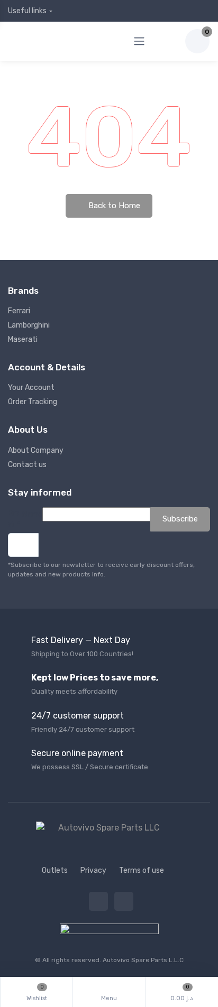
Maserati (23, 339)
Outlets (55, 870)
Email (14, 519)
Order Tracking (32, 401)
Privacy (93, 870)
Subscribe (180, 519)
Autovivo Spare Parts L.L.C (143, 960)
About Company (35, 450)
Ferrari (19, 310)
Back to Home (113, 205)
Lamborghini (29, 325)
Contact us (27, 464)
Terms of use (141, 870)
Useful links (27, 10)
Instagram (123, 901)
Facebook (98, 901)
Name (32, 514)
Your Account (31, 387)
